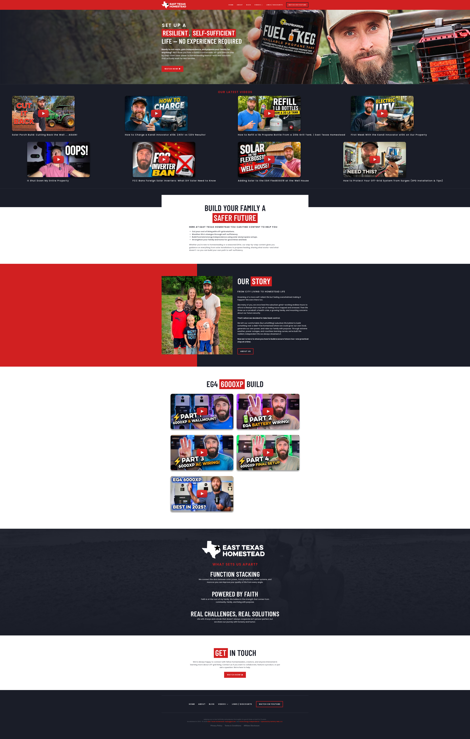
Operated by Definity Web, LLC (272, 721)
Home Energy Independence (249, 721)
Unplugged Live (230, 721)
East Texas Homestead (216, 721)
